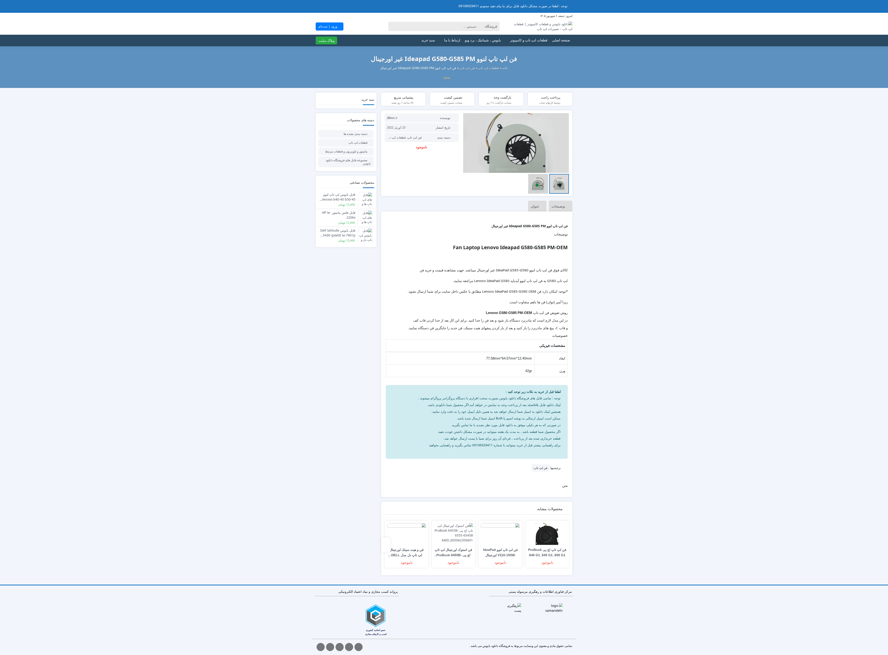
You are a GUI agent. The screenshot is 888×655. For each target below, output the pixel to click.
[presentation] (385, 544)
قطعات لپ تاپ (488, 68)
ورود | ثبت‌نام (328, 26)
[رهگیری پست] (513, 608)
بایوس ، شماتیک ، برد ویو (483, 40)
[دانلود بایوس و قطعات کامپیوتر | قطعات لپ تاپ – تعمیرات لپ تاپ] (542, 26)
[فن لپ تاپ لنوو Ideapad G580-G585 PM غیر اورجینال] (516, 143)
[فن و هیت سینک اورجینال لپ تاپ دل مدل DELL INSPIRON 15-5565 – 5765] (406, 534)
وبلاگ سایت (326, 40)
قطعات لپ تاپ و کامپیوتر (528, 40)
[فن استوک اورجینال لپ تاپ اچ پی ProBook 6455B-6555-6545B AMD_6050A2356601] (453, 534)
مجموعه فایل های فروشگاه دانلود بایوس (348, 161)
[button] (4, 5)
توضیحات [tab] (558, 206)
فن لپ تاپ (467, 68)
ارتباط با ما (452, 40)
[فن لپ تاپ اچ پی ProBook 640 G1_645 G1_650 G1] (547, 534)
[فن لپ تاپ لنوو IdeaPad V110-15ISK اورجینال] (500, 534)
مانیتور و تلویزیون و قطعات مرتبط (346, 151)
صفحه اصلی (561, 40)
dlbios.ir (392, 118)
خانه (505, 68)
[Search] (392, 26)
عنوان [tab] (535, 206)
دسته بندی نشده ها (355, 134)
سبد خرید (428, 40)
